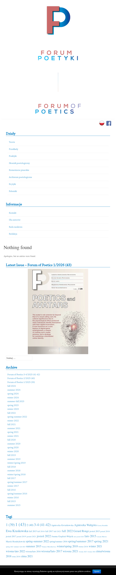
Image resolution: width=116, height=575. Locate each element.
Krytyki (12, 184)
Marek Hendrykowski (15, 541)
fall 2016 (11, 490)
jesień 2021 (31, 536)
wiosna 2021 (70, 551)
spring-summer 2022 (17, 417)
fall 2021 (11, 424)
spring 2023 (13, 405)
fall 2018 (11, 467)
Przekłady (13, 149)
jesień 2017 (11, 536)
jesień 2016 (105, 531)
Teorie (12, 142)
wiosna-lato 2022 (15, 551)
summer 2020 (13, 444)
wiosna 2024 (91, 552)
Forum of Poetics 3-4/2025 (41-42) (23, 375)
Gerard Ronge (81, 531)
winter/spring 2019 (16, 463)
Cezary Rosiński (102, 525)
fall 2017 (11, 478)
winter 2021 (13, 436)
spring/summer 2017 (17, 482)
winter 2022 (13, 421)
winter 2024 (13, 398)
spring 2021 (13, 432)
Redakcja (13, 234)
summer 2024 (13, 390)
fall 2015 (11, 501)
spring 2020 (13, 448)
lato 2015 (90, 536)
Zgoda (96, 571)
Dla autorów (14, 220)
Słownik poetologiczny (19, 163)
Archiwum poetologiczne (20, 177)
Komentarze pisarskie (19, 170)
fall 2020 (11, 440)
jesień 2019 (21, 536)
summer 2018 (13, 471)
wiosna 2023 (83, 552)
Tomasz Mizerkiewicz (49, 547)
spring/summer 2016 (17, 494)
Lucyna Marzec (102, 537)
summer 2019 (13, 459)
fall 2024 (11, 386)
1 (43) (20, 524)
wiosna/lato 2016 (33, 551)
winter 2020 (13, 451)
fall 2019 (11, 455)
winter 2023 (13, 409)
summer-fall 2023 (15, 401)
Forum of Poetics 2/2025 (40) (21, 378)
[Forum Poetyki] (58, 20)
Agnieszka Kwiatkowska (62, 525)
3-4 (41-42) (42, 524)
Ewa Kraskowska (17, 531)
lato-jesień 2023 (79, 537)
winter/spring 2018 (16, 475)
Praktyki (13, 156)
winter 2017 (13, 486)
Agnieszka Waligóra (85, 525)
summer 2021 (13, 428)
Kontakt (12, 213)
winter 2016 (13, 498)
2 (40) (30, 525)
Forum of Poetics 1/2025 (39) (21, 382)
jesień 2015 (95, 531)
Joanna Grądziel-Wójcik (62, 536)
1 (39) (10, 524)
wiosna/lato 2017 (51, 551)
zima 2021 (27, 556)
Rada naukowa (15, 227)
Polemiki (13, 191)
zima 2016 (16, 556)
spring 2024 (13, 394)
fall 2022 (11, 413)
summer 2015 (13, 505)
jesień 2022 (44, 536)
